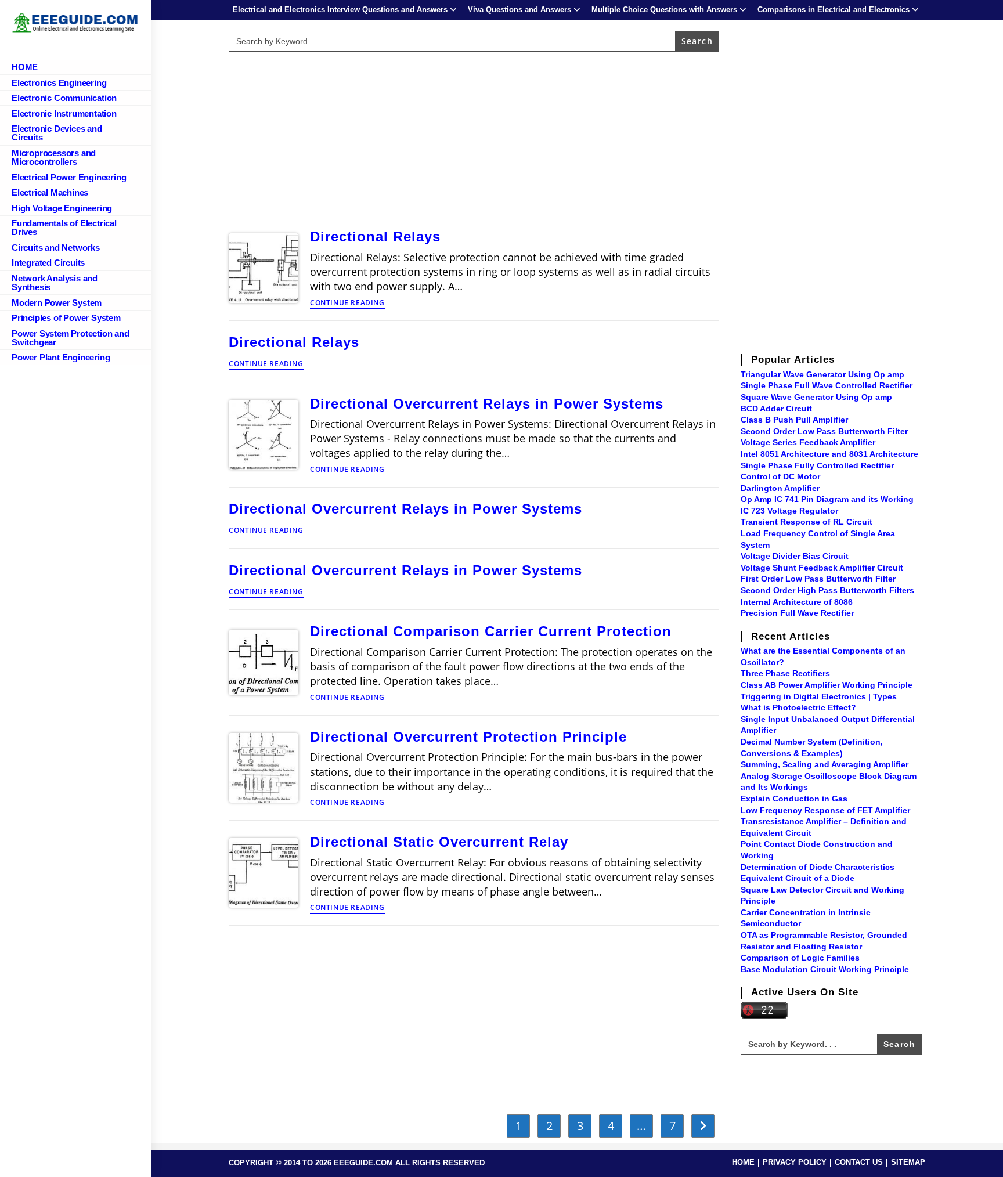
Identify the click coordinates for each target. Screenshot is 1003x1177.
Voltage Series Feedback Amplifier (808, 442)
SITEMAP (908, 1162)
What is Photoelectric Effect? (798, 707)
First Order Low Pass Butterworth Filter (818, 578)
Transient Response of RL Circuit (806, 521)
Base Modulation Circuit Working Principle (825, 969)
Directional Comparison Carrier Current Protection (491, 631)
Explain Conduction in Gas (794, 798)
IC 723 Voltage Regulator (789, 510)
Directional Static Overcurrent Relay (439, 842)
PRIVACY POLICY (795, 1162)
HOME (743, 1162)
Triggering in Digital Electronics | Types (819, 696)
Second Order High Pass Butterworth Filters (827, 590)
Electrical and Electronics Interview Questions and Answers (340, 9)
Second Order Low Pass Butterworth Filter (824, 431)
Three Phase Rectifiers (785, 673)
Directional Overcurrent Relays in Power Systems (486, 403)
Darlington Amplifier (780, 488)
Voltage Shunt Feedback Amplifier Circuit (822, 567)
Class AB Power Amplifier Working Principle (826, 684)
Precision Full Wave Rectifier (797, 613)
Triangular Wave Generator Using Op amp (822, 374)
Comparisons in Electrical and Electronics (833, 9)
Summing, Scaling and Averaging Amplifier (824, 764)
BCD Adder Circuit (776, 408)
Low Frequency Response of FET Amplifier (825, 810)
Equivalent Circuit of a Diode (797, 878)
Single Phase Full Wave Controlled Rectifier (826, 385)
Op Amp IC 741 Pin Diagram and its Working (827, 499)
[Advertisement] (474, 137)
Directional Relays (375, 236)
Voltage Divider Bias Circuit (795, 556)
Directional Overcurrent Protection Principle (468, 737)
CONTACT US (859, 1162)
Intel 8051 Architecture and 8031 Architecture (829, 453)
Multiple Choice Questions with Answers (664, 9)
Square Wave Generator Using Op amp (816, 397)
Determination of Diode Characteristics (817, 867)
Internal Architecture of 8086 (797, 601)
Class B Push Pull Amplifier (794, 419)
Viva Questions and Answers (519, 9)
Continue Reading (347, 303)
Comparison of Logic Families (800, 957)
